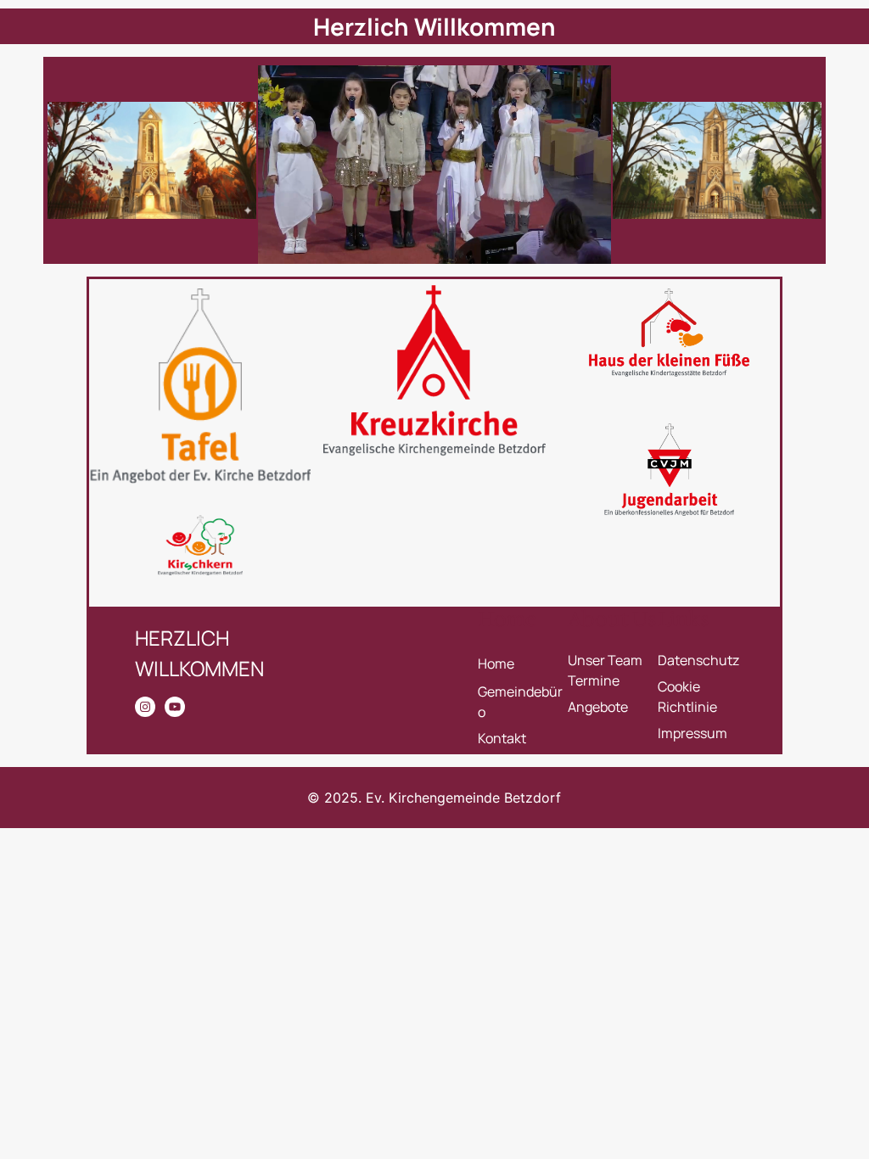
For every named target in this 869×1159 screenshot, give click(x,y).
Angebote (598, 706)
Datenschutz (698, 660)
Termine (594, 680)
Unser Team (605, 660)
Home (496, 663)
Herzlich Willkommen (434, 26)
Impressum (692, 733)
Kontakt (502, 738)
